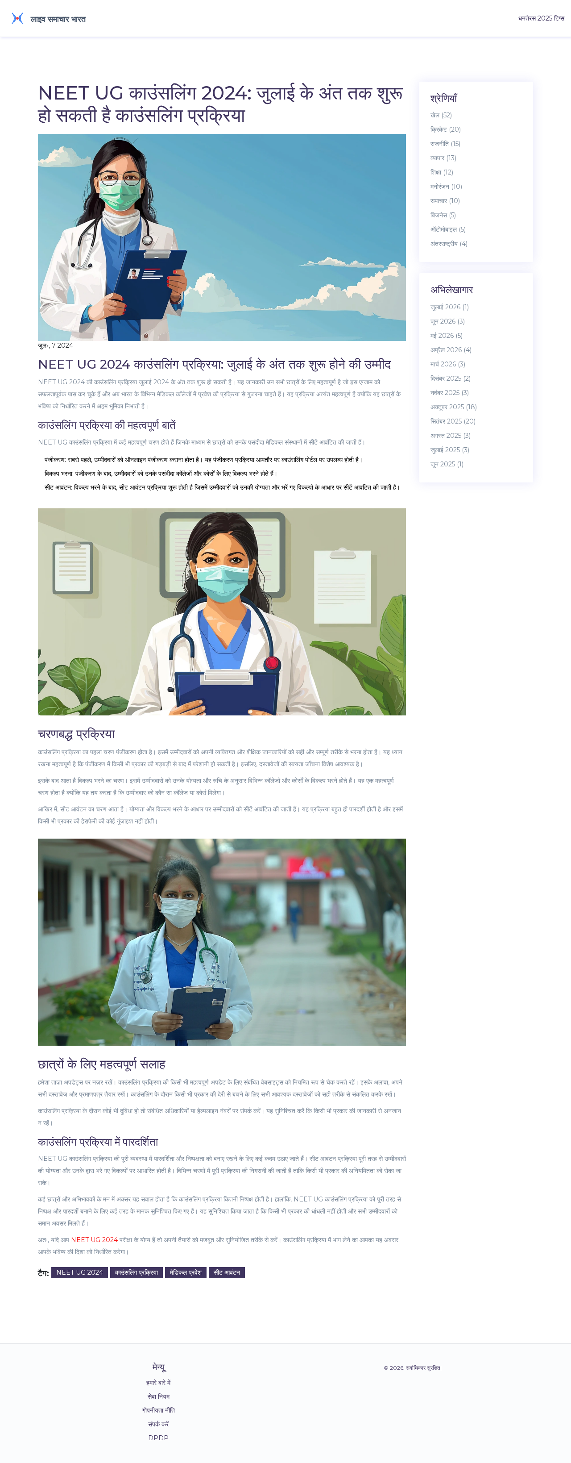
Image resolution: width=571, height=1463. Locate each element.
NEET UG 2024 (94, 1240)
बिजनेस (443, 215)
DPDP (158, 1438)
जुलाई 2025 (449, 450)
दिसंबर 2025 (450, 378)
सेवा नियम (159, 1396)
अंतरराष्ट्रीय (449, 244)
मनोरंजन (446, 187)
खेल (441, 115)
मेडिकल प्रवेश (186, 1272)
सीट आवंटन (227, 1272)
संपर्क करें (158, 1424)
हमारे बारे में (158, 1383)
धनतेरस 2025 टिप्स (541, 18)
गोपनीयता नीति (158, 1410)
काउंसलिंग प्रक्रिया (136, 1272)
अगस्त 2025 (450, 436)
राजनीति (445, 144)
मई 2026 (446, 336)
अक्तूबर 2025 (453, 407)
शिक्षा (441, 172)
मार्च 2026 (447, 364)
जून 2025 (446, 464)
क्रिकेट (445, 129)
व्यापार (443, 158)
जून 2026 (447, 321)
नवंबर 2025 (449, 393)
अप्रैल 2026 (451, 350)
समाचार (445, 201)
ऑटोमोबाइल (448, 229)
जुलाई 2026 (449, 307)
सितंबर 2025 (453, 421)
